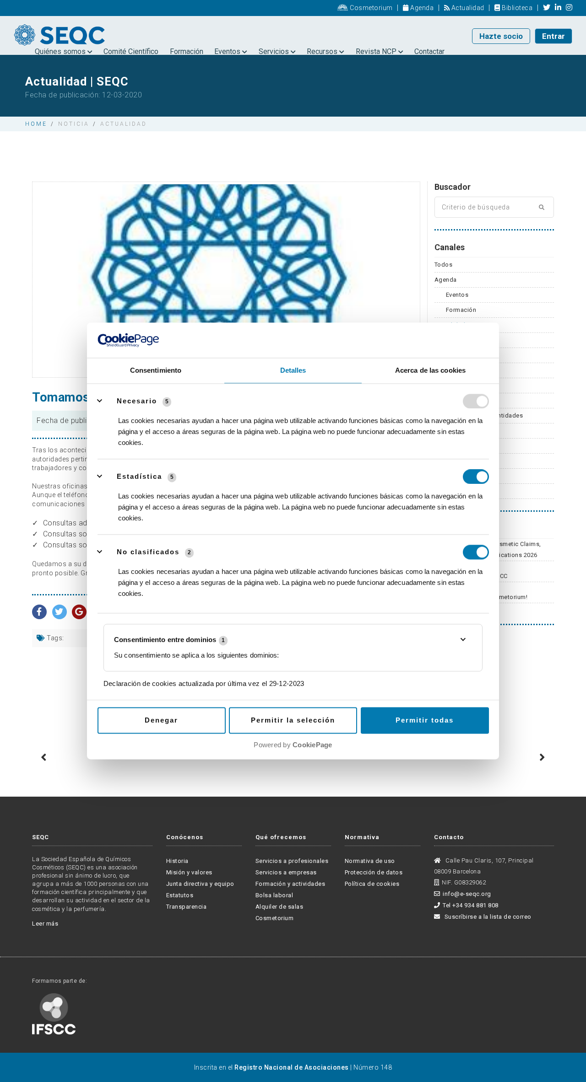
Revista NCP (377, 51)
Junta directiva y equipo (200, 883)
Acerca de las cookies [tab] (430, 370)
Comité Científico (130, 51)
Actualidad (467, 7)
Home (36, 124)
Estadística (139, 476)
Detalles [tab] (293, 370)
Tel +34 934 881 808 (471, 905)
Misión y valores (189, 872)
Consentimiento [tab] (155, 370)
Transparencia (186, 906)
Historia (177, 860)
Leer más (45, 923)
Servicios (275, 51)
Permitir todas (425, 720)
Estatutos (180, 895)
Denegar (161, 720)
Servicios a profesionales (292, 860)
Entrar (553, 36)
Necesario (137, 401)
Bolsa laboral (274, 895)
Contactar (429, 51)
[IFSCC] (54, 1013)
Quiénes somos (61, 51)
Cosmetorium (370, 7)
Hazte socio (501, 36)
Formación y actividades (290, 883)
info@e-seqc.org (467, 893)
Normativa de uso (370, 860)
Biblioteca (516, 7)
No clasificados (148, 552)
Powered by (293, 745)
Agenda (421, 7)
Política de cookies (372, 883)
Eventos (228, 51)
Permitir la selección (293, 720)
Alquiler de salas (279, 906)
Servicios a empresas (286, 872)
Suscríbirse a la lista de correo (487, 916)
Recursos (323, 51)
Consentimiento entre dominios (169, 640)
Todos (443, 264)
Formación (186, 51)
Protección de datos (374, 872)
